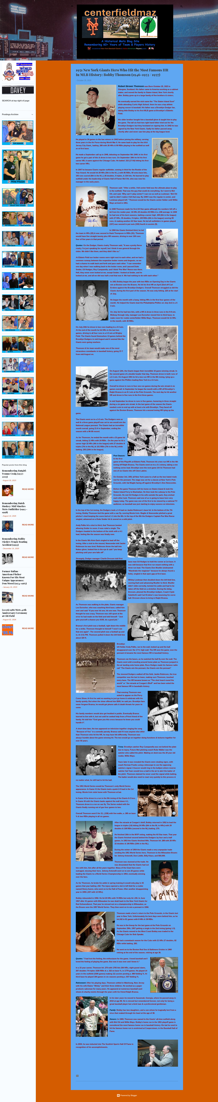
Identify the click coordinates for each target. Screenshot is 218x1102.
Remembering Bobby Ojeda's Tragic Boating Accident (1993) (14, 541)
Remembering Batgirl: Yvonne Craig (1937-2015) (14, 473)
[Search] (181, 7)
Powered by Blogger (128, 1095)
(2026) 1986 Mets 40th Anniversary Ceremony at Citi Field (14, 612)
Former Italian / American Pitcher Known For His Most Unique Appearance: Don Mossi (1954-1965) (14, 577)
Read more (28, 489)
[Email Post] (77, 1077)
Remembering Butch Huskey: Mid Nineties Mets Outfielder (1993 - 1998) (14, 508)
